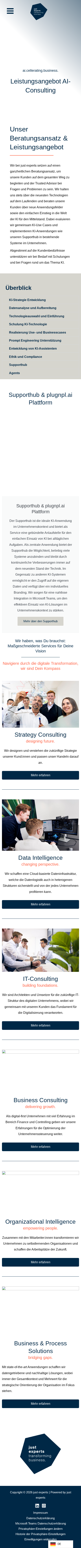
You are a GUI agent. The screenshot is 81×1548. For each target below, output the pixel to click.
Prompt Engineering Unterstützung (35, 340)
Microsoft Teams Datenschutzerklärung (40, 1523)
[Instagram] (44, 1506)
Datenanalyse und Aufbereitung (32, 308)
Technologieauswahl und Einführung (36, 316)
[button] (40, 300)
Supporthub (18, 364)
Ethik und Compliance (25, 356)
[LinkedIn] (37, 1506)
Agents (14, 373)
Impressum (40, 1512)
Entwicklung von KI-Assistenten (33, 348)
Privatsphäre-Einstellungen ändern (40, 1528)
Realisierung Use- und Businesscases (37, 332)
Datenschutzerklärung (40, 1518)
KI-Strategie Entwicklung (27, 300)
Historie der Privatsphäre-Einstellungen (40, 1534)
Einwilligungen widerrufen (40, 1539)
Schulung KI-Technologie (28, 324)
